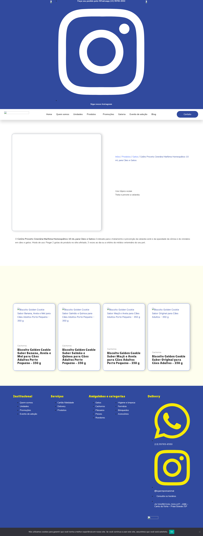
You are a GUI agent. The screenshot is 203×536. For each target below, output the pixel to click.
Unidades (78, 114)
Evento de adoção (138, 114)
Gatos (135, 156)
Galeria (122, 114)
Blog (153, 114)
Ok (172, 532)
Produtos (91, 114)
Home (49, 114)
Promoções (108, 114)
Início (117, 156)
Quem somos (62, 114)
